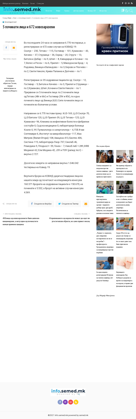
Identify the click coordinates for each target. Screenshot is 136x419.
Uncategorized (10, 22)
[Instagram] (125, 3)
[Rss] (131, 3)
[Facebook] (122, 3)
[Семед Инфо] (22, 11)
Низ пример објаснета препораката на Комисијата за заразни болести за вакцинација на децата (124, 171)
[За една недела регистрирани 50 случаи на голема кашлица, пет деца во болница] (105, 263)
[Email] (14, 48)
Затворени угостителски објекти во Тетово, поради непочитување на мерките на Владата (10, 84)
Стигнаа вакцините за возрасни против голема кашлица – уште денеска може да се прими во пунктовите (104, 171)
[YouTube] (128, 3)
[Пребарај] (131, 11)
